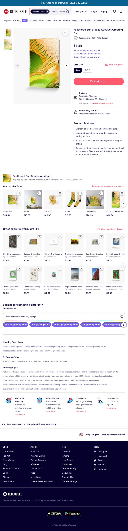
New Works (8, 460)
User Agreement (9, 500)
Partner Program (38, 460)
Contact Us (67, 477)
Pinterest (102, 469)
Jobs (32, 473)
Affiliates (34, 464)
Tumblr (101, 464)
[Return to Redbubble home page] (15, 11)
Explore (7, 20)
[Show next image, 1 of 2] (66, 65)
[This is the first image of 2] (17, 65)
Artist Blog (35, 477)
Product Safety (69, 468)
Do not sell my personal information (46, 500)
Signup (6, 477)
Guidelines (67, 464)
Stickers (33, 20)
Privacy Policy (24, 500)
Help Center (67, 460)
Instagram (102, 451)
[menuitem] (7, 20)
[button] (64, 3)
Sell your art (36, 468)
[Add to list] (66, 33)
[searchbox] (64, 316)
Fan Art (6, 456)
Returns (65, 456)
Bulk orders (8, 481)
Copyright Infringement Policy (41, 424)
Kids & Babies (85, 20)
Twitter (101, 460)
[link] (15, 324)
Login (5, 473)
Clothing (19, 20)
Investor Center (37, 456)
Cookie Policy (67, 500)
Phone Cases (45, 20)
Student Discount (11, 468)
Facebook (102, 456)
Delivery (66, 451)
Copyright (67, 473)
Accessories (99, 20)
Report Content (14, 424)
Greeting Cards (10, 342)
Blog (5, 464)
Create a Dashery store (41, 481)
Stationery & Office (116, 20)
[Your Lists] (115, 12)
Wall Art (57, 20)
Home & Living (70, 20)
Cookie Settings (69, 481)
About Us (34, 451)
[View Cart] (121, 12)
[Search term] (67, 11)
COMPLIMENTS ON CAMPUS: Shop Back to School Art (64, 3)
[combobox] (50, 11)
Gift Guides (8, 451)
